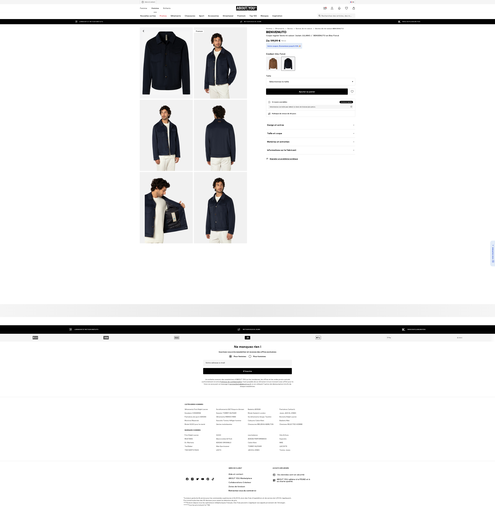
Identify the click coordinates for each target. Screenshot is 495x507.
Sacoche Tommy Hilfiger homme (228, 421)
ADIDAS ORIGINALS (223, 443)
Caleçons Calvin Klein (256, 421)
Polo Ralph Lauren (192, 435)
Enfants (167, 8)
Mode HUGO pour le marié (195, 424)
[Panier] (353, 8)
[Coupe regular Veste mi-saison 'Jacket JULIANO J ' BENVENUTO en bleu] (166, 135)
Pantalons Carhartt (287, 409)
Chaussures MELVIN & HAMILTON (260, 424)
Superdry (283, 439)
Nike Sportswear (222, 446)
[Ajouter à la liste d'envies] (352, 91)
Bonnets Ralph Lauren (288, 417)
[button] (310, 81)
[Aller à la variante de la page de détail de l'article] (273, 64)
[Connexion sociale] (187, 479)
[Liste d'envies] (346, 8)
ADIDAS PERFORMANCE (257, 439)
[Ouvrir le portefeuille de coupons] (324, 8)
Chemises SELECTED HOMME (291, 424)
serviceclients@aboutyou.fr (240, 384)
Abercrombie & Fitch (224, 439)
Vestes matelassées (224, 424)
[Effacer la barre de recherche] (353, 16)
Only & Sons (284, 435)
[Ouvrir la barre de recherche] (318, 16)
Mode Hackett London (257, 413)
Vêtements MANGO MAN (226, 417)
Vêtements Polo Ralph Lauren (196, 409)
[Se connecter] (332, 8)
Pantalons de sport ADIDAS (195, 417)
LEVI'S (218, 450)
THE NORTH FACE (192, 450)
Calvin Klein (252, 443)
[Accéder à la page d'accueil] (198, 469)
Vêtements (279, 28)
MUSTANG (189, 439)
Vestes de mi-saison (304, 28)
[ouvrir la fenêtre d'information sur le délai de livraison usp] (351, 106)
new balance (253, 435)
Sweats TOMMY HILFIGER (226, 413)
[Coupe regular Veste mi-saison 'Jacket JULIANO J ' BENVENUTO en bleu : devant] (166, 63)
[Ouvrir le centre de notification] (339, 8)
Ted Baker (189, 446)
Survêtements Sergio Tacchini (259, 417)
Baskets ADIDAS (254, 409)
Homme (155, 8)
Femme (143, 8)
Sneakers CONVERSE (193, 413)
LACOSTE (283, 446)
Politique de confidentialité (231, 382)
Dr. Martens (189, 443)
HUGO (218, 435)
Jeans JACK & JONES (287, 413)
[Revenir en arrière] (143, 31)
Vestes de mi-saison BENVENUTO (329, 28)
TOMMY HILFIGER (255, 446)
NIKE (281, 443)
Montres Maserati (192, 421)
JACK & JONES (253, 450)
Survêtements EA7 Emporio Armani (230, 409)
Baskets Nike (284, 421)
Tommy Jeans (284, 450)
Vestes (290, 28)
